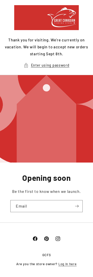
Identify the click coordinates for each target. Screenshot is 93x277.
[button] (46, 65)
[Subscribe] (76, 206)
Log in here (67, 264)
